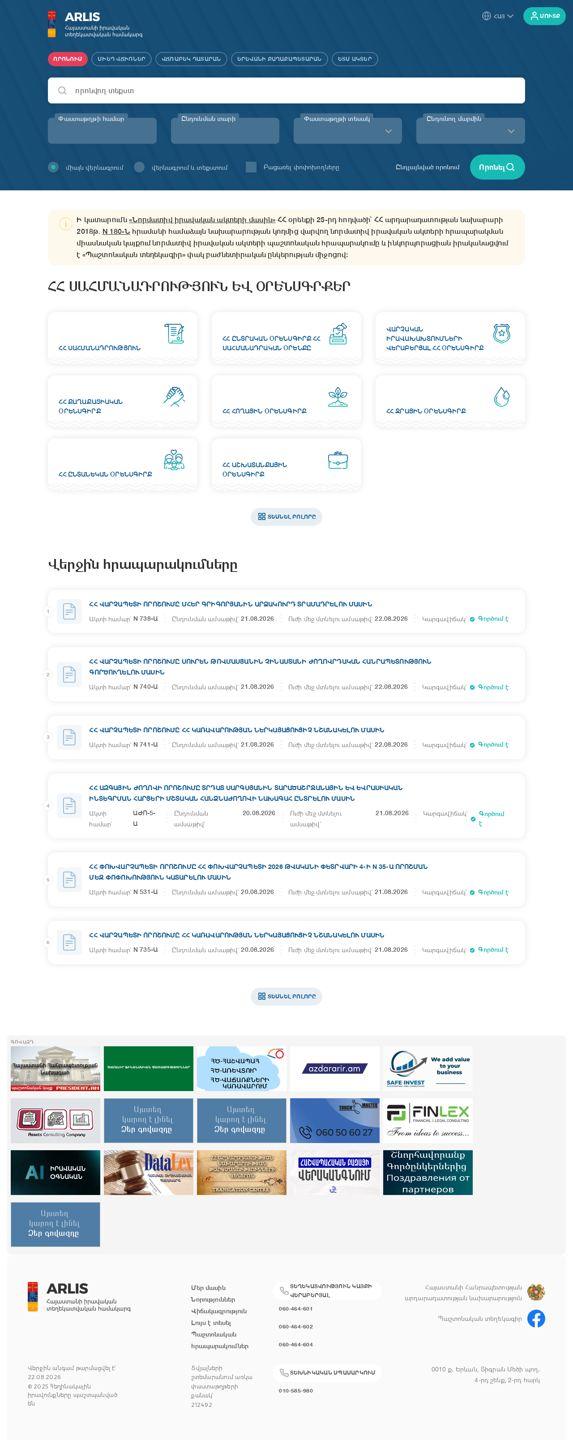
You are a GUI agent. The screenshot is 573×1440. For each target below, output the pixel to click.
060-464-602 (296, 1326)
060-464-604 (296, 1344)
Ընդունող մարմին (454, 118)
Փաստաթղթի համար (91, 118)
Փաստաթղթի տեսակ (337, 118)
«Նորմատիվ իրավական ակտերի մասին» (202, 219)
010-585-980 (296, 1390)
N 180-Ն (116, 231)
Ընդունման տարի (208, 118)
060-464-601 (296, 1308)
